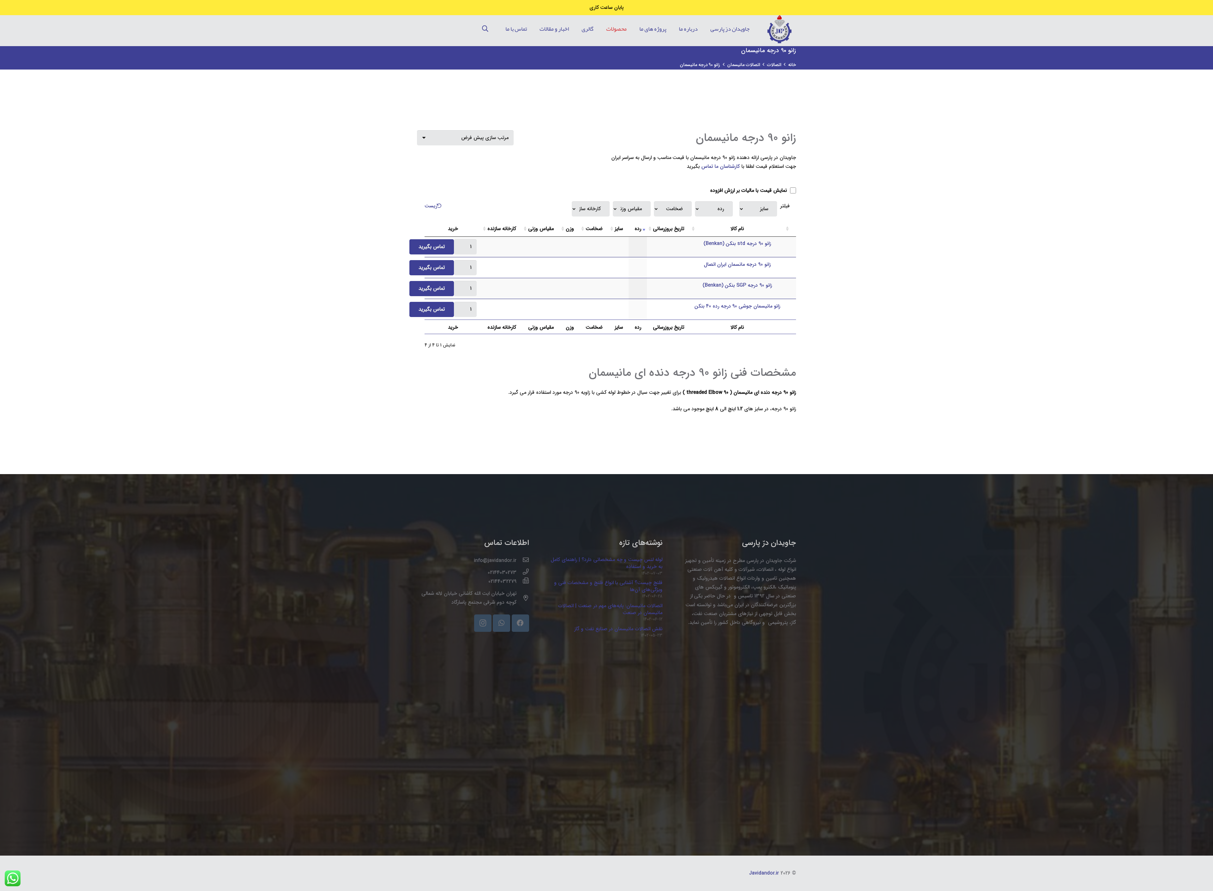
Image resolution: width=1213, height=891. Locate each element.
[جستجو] (485, 29)
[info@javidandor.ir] (522, 560)
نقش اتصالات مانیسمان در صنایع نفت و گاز (618, 629)
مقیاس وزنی (541, 229)
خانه (792, 65)
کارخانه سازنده (501, 229)
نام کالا (737, 229)
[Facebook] (520, 623)
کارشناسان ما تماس (720, 166)
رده (638, 229)
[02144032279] (522, 581)
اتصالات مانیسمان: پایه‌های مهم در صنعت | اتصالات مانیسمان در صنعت (610, 609)
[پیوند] (779, 29)
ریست (431, 206)
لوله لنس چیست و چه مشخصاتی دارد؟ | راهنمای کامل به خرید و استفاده (607, 563)
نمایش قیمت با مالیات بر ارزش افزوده (749, 190)
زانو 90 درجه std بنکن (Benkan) (737, 243)
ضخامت (594, 229)
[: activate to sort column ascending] (790, 229)
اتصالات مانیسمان (743, 65)
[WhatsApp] (501, 623)
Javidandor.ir (764, 873)
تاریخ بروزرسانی (668, 229)
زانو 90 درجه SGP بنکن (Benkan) (737, 285)
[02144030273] (522, 572)
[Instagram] (483, 623)
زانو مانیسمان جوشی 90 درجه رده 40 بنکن (737, 306)
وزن (570, 229)
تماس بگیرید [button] (432, 247)
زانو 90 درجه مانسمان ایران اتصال (737, 264)
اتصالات (774, 65)
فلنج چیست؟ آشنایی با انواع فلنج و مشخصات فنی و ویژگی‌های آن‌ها (608, 586)
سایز (619, 229)
